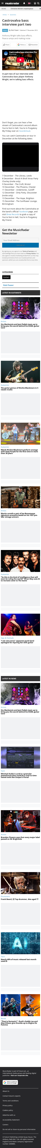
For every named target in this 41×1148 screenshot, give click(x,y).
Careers (5, 1125)
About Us (6, 1091)
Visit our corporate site (19, 1075)
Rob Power (15, 30)
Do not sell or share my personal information (19, 1129)
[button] (2, 3)
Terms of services (28, 251)
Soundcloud (24, 131)
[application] (20, 155)
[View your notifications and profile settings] (24, 3)
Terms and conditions (11, 1101)
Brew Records (12, 214)
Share (7, 45)
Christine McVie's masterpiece (22, 9)
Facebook (23, 211)
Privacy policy (7, 1105)
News (5, 30)
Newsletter (34, 45)
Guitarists (13, 15)
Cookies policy (8, 1110)
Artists (5, 15)
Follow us (23, 45)
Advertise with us (9, 1115)
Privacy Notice (31, 253)
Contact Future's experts (11, 1096)
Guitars (6, 277)
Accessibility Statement (11, 1120)
